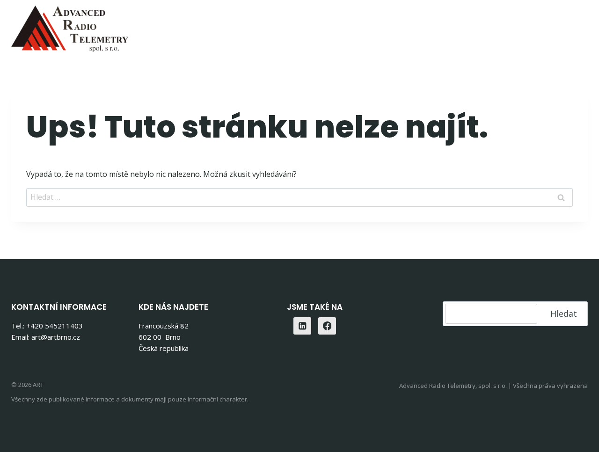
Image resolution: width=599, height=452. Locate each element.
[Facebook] (327, 326)
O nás (482, 26)
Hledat (563, 313)
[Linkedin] (577, 25)
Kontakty (528, 26)
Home (200, 26)
